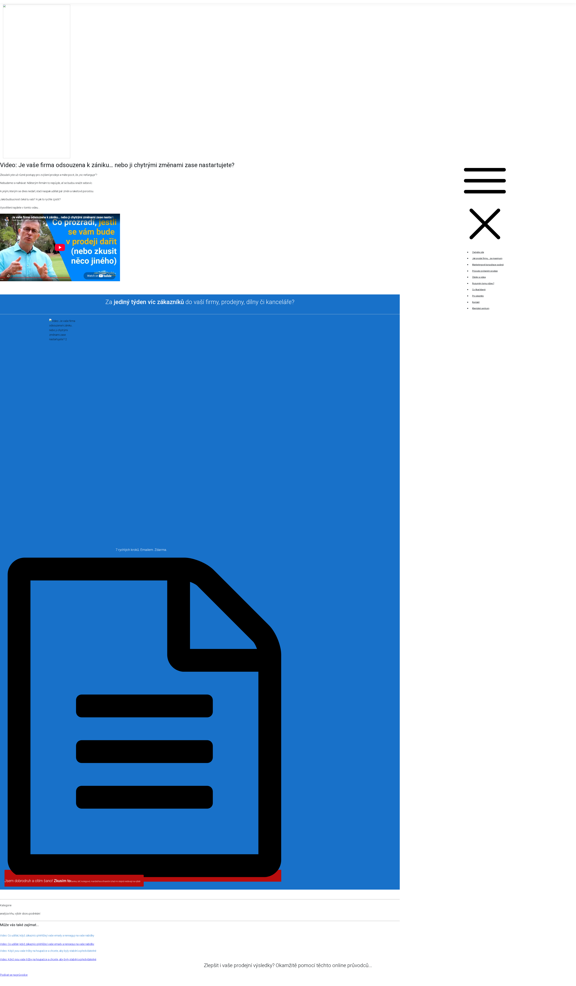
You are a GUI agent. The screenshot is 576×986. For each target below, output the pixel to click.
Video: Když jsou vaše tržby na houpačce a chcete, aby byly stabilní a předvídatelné (48, 950)
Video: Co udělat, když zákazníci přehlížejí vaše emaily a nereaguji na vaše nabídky (47, 935)
